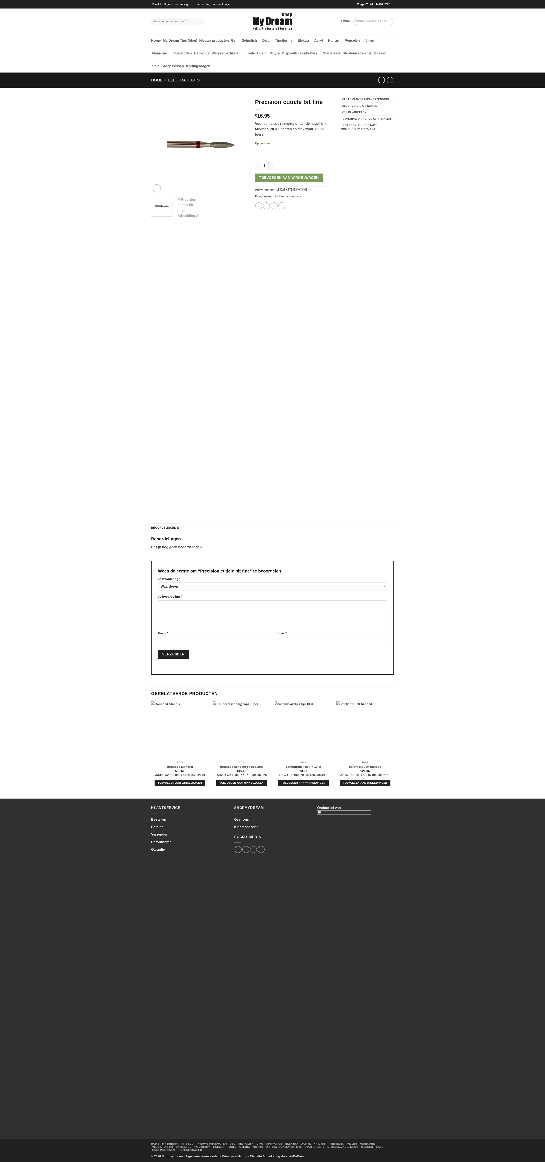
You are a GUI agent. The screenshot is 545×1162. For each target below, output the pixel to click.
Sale (155, 66)
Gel (233, 40)
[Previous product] (390, 80)
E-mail (281, 633)
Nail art (333, 40)
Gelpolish (249, 40)
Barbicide (201, 53)
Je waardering (169, 579)
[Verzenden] (199, 21)
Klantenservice (246, 827)
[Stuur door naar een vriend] (274, 205)
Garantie (158, 849)
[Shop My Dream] (272, 21)
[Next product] (381, 80)
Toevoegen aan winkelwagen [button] (180, 783)
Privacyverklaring (234, 1156)
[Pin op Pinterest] (281, 205)
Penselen (352, 40)
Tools (250, 53)
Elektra (303, 40)
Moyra (275, 53)
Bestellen (158, 819)
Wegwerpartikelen (226, 53)
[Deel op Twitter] (266, 205)
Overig (262, 53)
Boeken (380, 53)
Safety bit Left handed (365, 766)
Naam (163, 633)
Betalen (157, 827)
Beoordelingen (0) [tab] (165, 527)
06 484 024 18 (383, 4)
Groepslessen (172, 66)
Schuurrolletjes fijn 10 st (303, 766)
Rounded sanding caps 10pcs (242, 766)
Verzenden (159, 834)
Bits (195, 80)
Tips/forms (283, 40)
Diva (266, 40)
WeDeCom (296, 1156)
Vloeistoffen (182, 53)
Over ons (241, 819)
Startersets (332, 53)
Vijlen (369, 40)
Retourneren (161, 842)
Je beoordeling (170, 596)
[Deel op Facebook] (258, 205)
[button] (345, 21)
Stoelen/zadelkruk (357, 53)
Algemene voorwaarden (202, 1156)
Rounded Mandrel (180, 766)
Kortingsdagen (198, 66)
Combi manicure (290, 196)
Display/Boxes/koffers (299, 53)
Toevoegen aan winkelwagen (289, 177)
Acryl (318, 40)
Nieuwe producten (214, 40)
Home (156, 40)
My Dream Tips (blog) (180, 40)
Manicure (159, 53)
